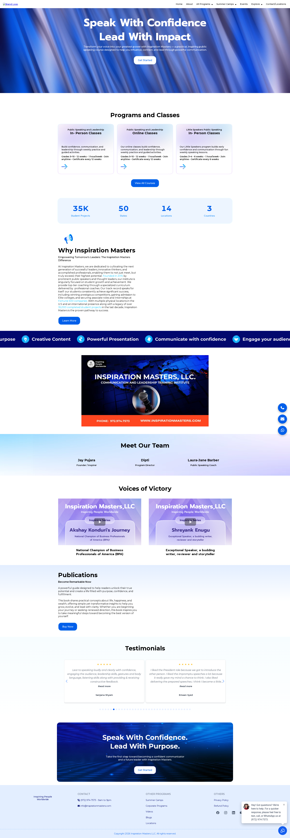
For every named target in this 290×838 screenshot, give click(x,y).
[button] (212, 4)
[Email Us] (282, 419)
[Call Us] (282, 407)
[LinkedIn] (233, 813)
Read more (104, 686)
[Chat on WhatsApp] (282, 430)
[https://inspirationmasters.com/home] (10, 4)
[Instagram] (226, 813)
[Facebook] (218, 813)
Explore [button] (255, 4)
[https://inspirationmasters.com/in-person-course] (86, 167)
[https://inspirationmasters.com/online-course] (146, 167)
